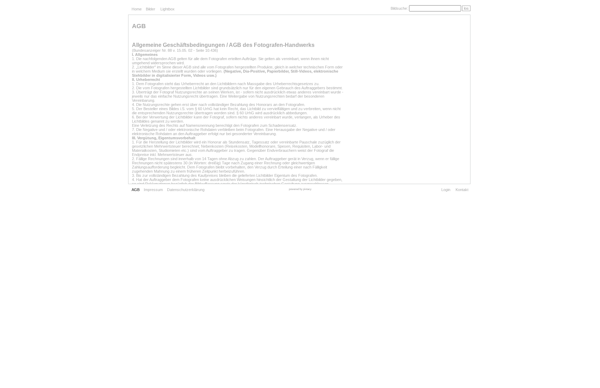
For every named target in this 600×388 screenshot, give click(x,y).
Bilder (150, 9)
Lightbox (167, 9)
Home (137, 9)
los (466, 8)
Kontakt (462, 190)
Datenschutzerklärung (186, 190)
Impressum (153, 190)
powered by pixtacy (300, 189)
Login (445, 190)
